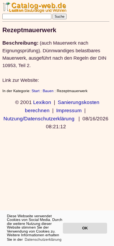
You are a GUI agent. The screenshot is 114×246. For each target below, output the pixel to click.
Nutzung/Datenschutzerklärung (38, 118)
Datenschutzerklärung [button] (43, 239)
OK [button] (85, 228)
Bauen (48, 91)
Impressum (69, 110)
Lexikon (42, 102)
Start (36, 91)
